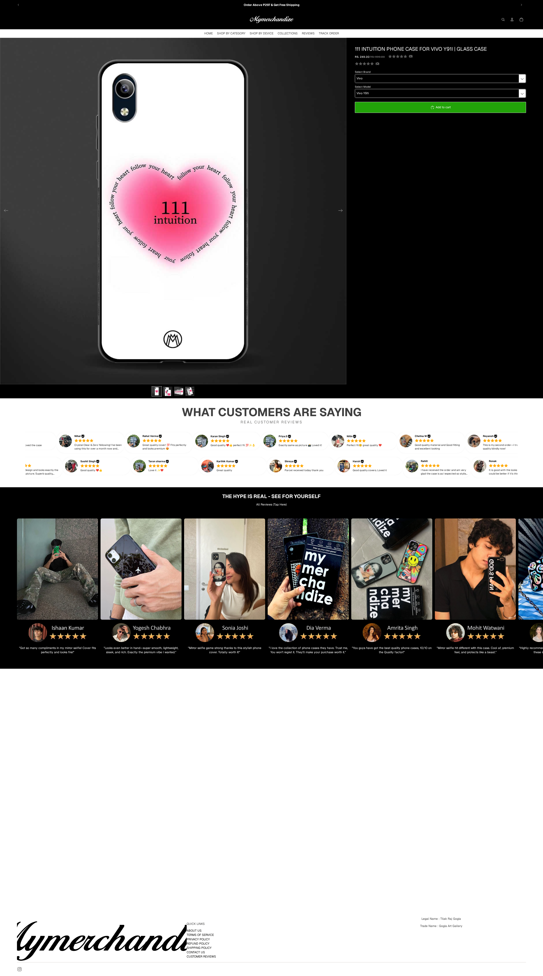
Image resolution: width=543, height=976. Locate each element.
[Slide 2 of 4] (167, 391)
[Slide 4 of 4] (190, 391)
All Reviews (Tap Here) (271, 504)
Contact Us (196, 952)
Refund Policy (198, 943)
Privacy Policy (198, 939)
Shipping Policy (199, 948)
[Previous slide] (18, 5)
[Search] (503, 19)
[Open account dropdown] (512, 19)
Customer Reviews (201, 956)
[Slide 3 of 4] (178, 391)
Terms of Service (200, 935)
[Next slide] (521, 5)
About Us (194, 930)
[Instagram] (19, 969)
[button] (96, 442)
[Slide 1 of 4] (156, 391)
